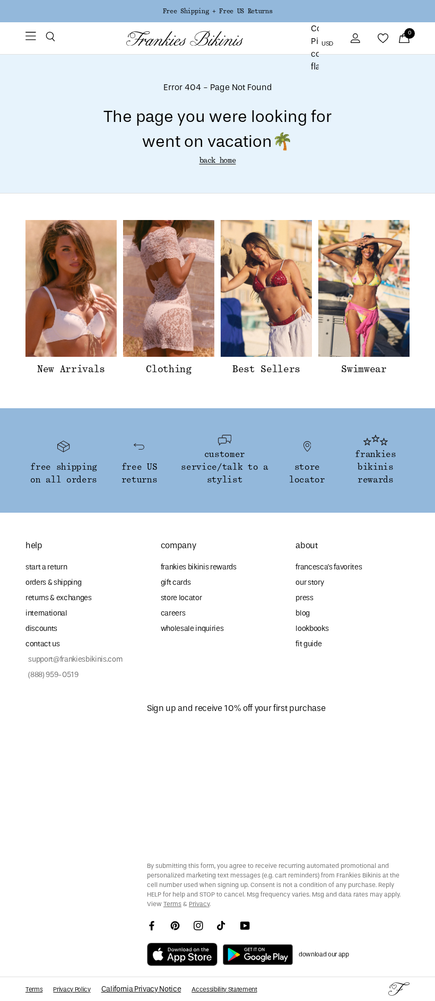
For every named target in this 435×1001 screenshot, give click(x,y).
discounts (41, 628)
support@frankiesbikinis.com (74, 659)
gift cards (176, 582)
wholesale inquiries (192, 628)
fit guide (308, 643)
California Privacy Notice (141, 989)
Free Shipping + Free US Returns (217, 11)
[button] (50, 38)
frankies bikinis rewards (199, 567)
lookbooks (311, 628)
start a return (46, 567)
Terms (172, 904)
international (46, 613)
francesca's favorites (328, 567)
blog (302, 613)
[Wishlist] (383, 38)
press (304, 597)
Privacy (199, 904)
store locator (181, 597)
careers (173, 613)
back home (217, 160)
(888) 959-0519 (52, 674)
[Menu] (30, 38)
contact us (42, 643)
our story (309, 582)
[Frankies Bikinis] (184, 38)
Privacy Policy (71, 989)
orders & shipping (53, 582)
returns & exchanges (58, 597)
